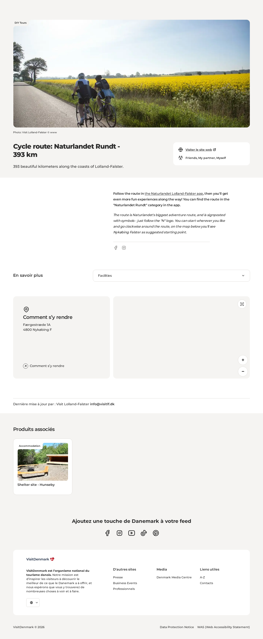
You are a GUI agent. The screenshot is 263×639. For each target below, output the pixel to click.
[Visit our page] (119, 533)
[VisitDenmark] (40, 559)
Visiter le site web (199, 150)
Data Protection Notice (177, 627)
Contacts (206, 583)
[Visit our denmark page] (107, 533)
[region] (181, 337)
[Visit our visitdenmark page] (131, 533)
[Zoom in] (243, 360)
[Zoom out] (243, 371)
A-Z (202, 577)
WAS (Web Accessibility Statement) (223, 627)
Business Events (125, 583)
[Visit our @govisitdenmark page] (143, 533)
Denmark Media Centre (174, 577)
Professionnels (124, 589)
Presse (118, 577)
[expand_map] (242, 304)
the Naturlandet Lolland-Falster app (174, 194)
